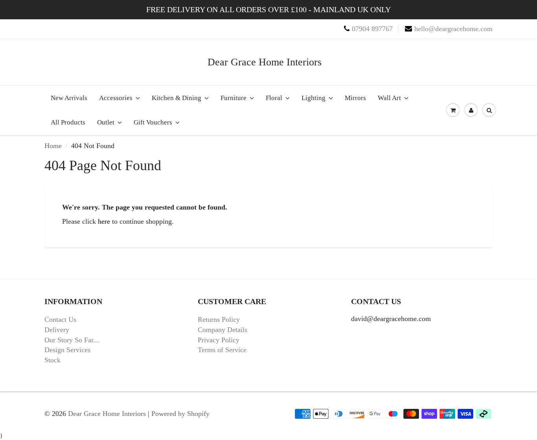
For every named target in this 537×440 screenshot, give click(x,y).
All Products (68, 122)
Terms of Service (222, 350)
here (104, 221)
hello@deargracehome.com (453, 29)
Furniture (233, 98)
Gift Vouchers (153, 122)
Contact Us (60, 319)
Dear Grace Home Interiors (265, 62)
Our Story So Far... (71, 340)
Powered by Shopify (180, 414)
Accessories (115, 98)
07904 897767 (372, 29)
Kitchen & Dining (176, 98)
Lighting (314, 98)
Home (53, 146)
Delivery (56, 330)
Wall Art (389, 98)
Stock (52, 360)
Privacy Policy (218, 340)
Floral (274, 98)
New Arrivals (69, 98)
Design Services (67, 350)
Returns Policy (219, 319)
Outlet (105, 122)
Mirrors (355, 98)
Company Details (222, 330)
